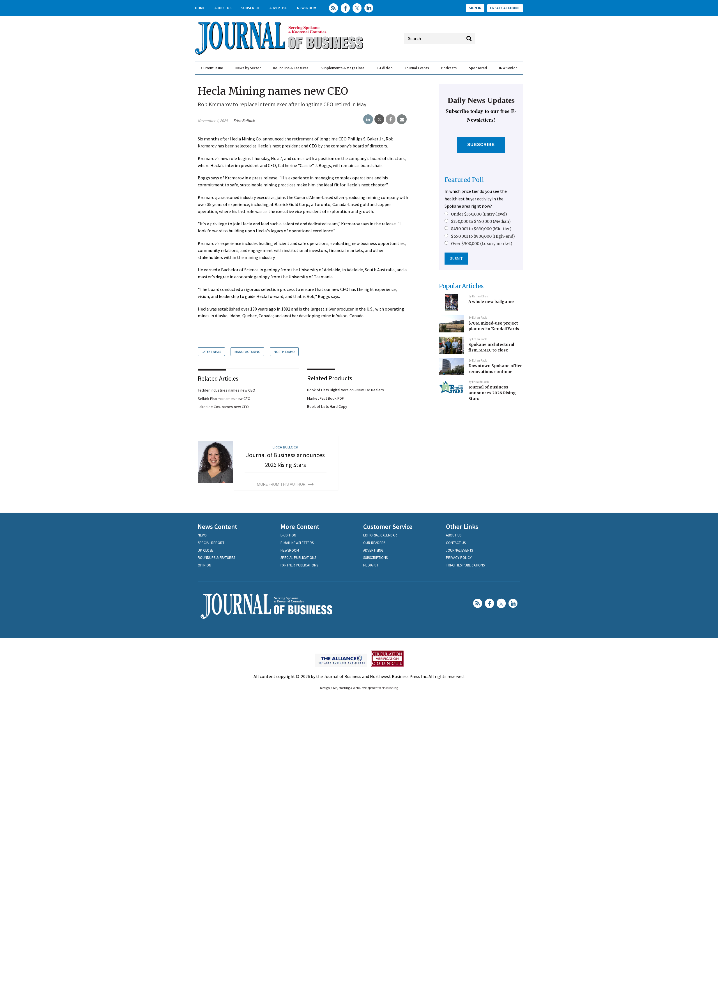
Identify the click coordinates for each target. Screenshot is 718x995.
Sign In (475, 8)
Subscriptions (375, 557)
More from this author (281, 484)
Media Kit (370, 565)
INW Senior (508, 68)
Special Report (211, 542)
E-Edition (384, 68)
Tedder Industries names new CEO (226, 390)
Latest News (211, 352)
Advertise (278, 8)
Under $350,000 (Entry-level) (479, 214)
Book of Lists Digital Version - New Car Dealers (345, 389)
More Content (299, 526)
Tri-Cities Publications (465, 565)
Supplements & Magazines (342, 68)
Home (200, 8)
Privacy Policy (459, 557)
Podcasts (449, 68)
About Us (223, 8)
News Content (217, 526)
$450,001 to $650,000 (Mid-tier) (481, 228)
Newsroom (306, 8)
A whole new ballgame (491, 301)
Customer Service (388, 526)
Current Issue (212, 68)
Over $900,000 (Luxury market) (481, 243)
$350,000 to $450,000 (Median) (481, 221)
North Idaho (284, 352)
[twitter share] (379, 119)
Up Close (205, 550)
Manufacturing (247, 352)
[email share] (402, 119)
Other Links (462, 526)
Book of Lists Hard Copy (327, 406)
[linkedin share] (368, 119)
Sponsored (478, 68)
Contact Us (456, 542)
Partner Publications (299, 565)
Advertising (373, 550)
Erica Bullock (244, 120)
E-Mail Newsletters (297, 542)
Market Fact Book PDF (325, 398)
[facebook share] (390, 119)
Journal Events (416, 68)
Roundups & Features (290, 68)
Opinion (204, 565)
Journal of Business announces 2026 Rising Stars (492, 393)
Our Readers (374, 542)
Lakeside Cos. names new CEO (223, 406)
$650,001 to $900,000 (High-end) (483, 236)
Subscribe (250, 8)
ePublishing (389, 688)
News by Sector (248, 68)
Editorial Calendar (380, 535)
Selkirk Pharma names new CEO (224, 398)
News (202, 535)
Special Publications (298, 557)
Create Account (505, 8)
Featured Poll (464, 180)
